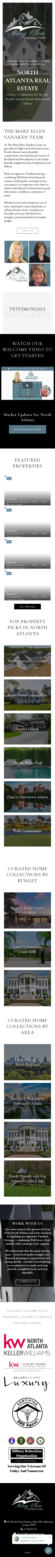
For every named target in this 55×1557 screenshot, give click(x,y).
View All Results (27, 606)
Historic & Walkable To (27, 1098)
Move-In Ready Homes (27, 908)
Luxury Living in (27, 1059)
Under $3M (27, 990)
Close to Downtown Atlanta (27, 796)
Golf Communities (27, 830)
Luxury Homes (28, 728)
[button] (50, 27)
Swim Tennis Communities (27, 695)
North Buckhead (27, 1064)
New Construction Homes (27, 661)
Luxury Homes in (27, 1137)
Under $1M (27, 912)
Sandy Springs (27, 1142)
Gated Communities (27, 946)
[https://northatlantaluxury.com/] (25, 27)
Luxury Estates (27, 985)
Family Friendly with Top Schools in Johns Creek (27, 1178)
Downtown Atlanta (27, 1103)
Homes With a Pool (27, 762)
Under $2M (27, 951)
